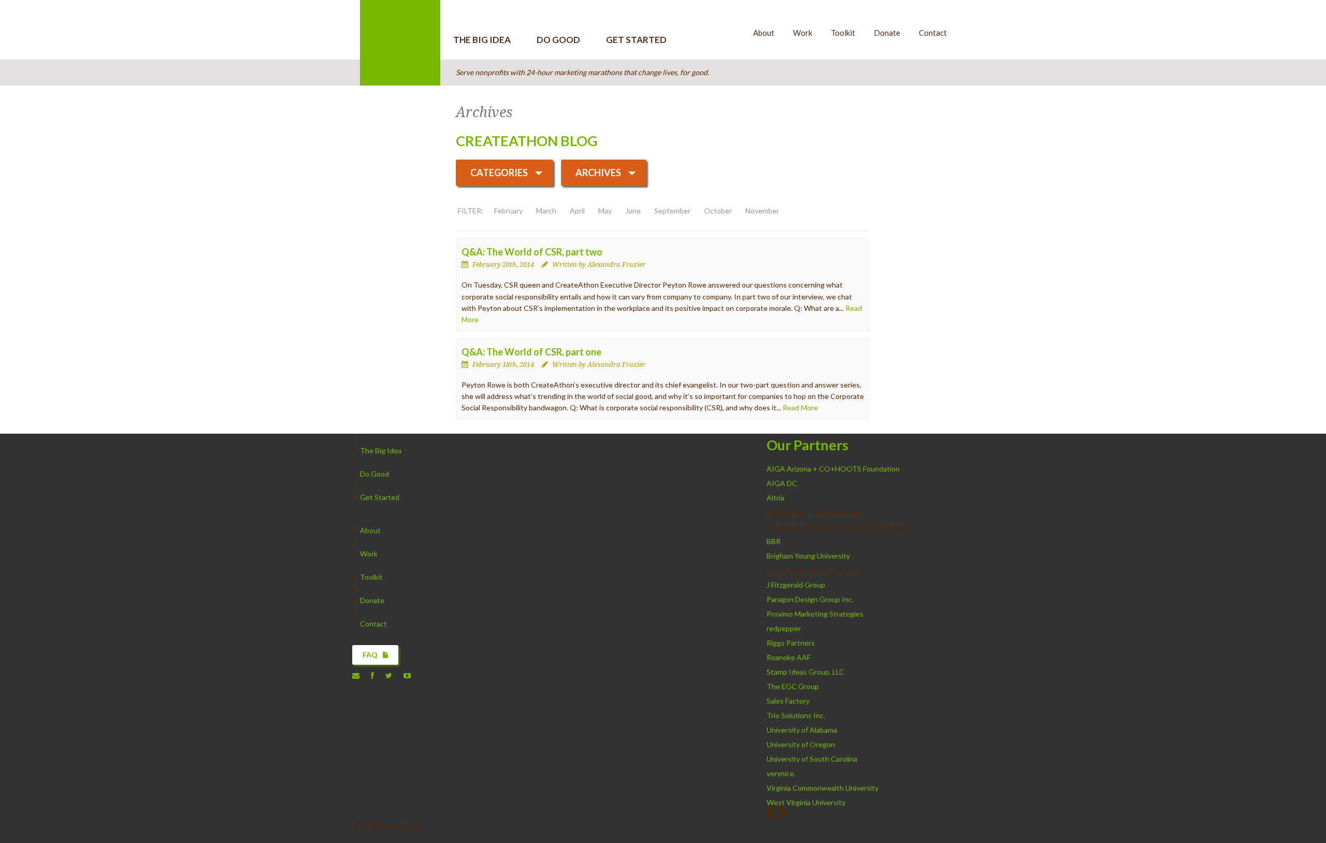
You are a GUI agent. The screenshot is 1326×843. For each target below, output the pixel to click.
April (577, 210)
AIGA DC (782, 483)
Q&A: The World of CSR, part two (532, 252)
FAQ (370, 654)
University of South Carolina (812, 758)
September (672, 210)
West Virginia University (806, 802)
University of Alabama (802, 729)
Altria (775, 497)
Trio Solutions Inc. (797, 715)
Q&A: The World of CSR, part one (531, 352)
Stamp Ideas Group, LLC (806, 671)
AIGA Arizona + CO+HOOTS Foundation (833, 468)
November (762, 210)
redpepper (784, 628)
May (605, 210)
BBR (774, 541)
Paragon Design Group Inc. (811, 599)
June (633, 210)
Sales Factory (788, 700)
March (546, 210)
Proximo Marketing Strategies (815, 613)
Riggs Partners (791, 642)
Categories (499, 172)
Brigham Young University (808, 555)
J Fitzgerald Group (796, 584)
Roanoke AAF (789, 657)
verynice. (781, 773)
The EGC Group (793, 686)
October (718, 210)
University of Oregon (801, 744)
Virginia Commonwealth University (822, 787)
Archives (598, 172)
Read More (800, 407)
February (508, 210)
